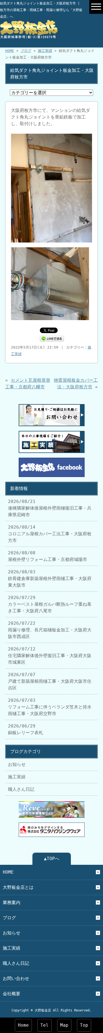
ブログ (26, 51)
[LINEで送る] (52, 338)
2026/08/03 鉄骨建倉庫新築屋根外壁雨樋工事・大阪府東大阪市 (49, 578)
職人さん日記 (21, 789)
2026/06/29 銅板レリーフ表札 (25, 729)
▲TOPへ (51, 858)
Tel (44, 1025)
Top (84, 1025)
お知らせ (17, 764)
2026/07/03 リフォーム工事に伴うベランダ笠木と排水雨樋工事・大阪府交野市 (49, 707)
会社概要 (11, 993)
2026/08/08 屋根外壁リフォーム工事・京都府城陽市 (47, 556)
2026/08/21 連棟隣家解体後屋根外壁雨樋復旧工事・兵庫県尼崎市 (49, 508)
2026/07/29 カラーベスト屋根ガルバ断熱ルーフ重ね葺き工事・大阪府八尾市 (49, 604)
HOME (9, 51)
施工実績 (45, 51)
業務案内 (11, 902)
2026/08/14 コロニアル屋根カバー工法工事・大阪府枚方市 (49, 534)
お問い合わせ (16, 978)
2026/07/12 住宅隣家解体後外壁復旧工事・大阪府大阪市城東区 (49, 655)
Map (64, 1025)
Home (23, 1025)
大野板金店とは (18, 887)
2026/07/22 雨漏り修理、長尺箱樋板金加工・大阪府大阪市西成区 (49, 630)
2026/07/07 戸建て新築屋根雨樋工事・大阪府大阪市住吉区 (49, 681)
